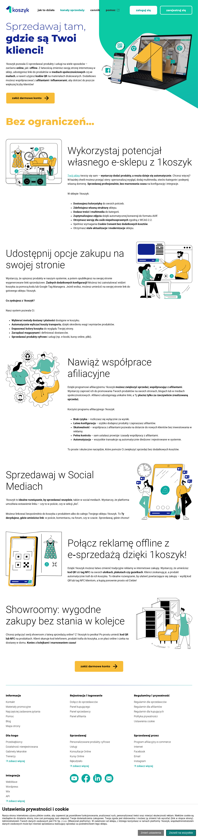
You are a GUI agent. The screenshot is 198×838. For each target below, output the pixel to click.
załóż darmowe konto (27, 98)
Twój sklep (74, 175)
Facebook (139, 751)
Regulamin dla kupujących (149, 711)
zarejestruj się (176, 10)
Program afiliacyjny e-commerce (152, 741)
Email (137, 756)
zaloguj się (143, 10)
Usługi (73, 746)
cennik (95, 10)
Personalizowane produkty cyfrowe (90, 741)
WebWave (11, 781)
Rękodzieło (76, 761)
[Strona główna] (17, 10)
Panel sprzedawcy (80, 711)
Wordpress (12, 786)
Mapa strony (13, 726)
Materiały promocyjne (18, 706)
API (8, 796)
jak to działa (46, 10)
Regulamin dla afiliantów (148, 706)
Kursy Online (77, 756)
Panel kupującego (80, 706)
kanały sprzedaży (72, 10)
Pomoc (10, 716)
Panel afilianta (78, 716)
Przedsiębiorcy (14, 741)
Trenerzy (11, 756)
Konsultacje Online (80, 751)
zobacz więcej (16, 761)
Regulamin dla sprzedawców (150, 702)
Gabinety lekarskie (16, 751)
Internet (138, 746)
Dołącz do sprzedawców (84, 702)
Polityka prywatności (146, 716)
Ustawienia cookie (144, 721)
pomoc (111, 10)
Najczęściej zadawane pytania (23, 711)
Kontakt (10, 702)
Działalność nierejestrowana (22, 746)
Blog (8, 721)
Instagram (140, 761)
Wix (8, 791)
